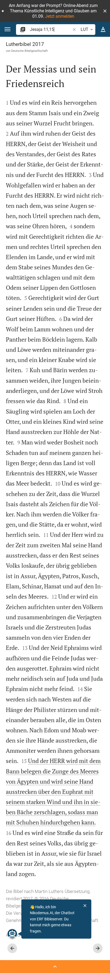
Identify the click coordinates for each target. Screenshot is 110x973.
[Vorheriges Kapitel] (12, 948)
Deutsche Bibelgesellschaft (29, 51)
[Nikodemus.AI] (12, 934)
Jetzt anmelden (59, 16)
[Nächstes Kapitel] (98, 948)
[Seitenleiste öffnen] (55, 966)
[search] (50, 29)
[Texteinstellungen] (103, 29)
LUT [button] (84, 29)
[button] (105, 11)
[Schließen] (85, 905)
